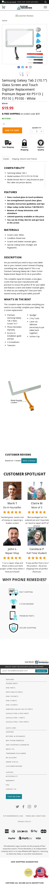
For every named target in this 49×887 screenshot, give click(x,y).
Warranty (10, 781)
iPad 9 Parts (11, 701)
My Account (11, 758)
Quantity (36, 128)
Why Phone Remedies (15, 740)
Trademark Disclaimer (16, 753)
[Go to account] (9, 2)
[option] (24, 44)
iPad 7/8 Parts (12, 696)
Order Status (12, 762)
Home (4, 20)
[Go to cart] (3, 7)
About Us (10, 749)
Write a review (29, 460)
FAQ (7, 785)
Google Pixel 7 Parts (15, 718)
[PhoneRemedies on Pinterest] (35, 807)
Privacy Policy (24, 821)
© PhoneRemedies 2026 (13, 816)
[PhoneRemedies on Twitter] (17, 807)
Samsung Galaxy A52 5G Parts (19, 709)
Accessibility (12, 776)
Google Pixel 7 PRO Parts (17, 722)
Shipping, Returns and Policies (24, 159)
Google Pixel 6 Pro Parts (17, 713)
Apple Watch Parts (14, 692)
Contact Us (11, 789)
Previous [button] (6, 44)
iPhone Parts (12, 683)
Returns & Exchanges (15, 736)
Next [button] (42, 44)
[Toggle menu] (45, 7)
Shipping (10, 732)
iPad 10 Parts (12, 705)
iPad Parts (10, 688)
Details (6, 159)
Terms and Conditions (35, 816)
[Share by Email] (30, 68)
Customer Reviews (14, 766)
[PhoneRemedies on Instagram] (29, 807)
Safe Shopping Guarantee (17, 745)
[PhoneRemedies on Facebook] (23, 807)
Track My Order (14, 796)
